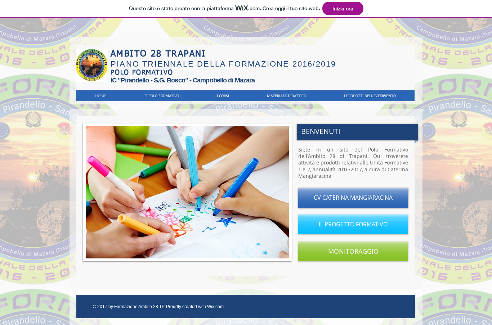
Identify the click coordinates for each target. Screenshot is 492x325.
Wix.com (215, 306)
